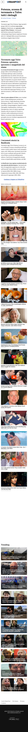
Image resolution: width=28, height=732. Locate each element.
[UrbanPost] (14, 2)
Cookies (3, 703)
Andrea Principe (6, 18)
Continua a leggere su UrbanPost (14, 179)
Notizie (14, 18)
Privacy (22, 701)
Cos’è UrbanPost (5, 701)
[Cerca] (25, 1)
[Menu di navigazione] (2, 2)
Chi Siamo (15, 701)
